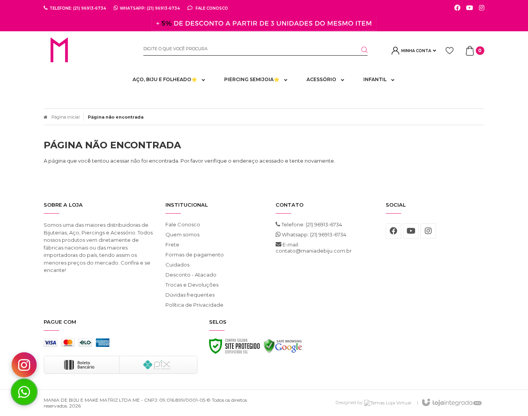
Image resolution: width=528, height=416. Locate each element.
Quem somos (182, 234)
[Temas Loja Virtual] (387, 402)
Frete (172, 244)
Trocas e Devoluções (191, 285)
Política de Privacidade (194, 305)
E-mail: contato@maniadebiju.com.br (314, 247)
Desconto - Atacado (190, 275)
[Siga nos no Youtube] (469, 8)
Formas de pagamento (194, 254)
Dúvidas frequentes (190, 295)
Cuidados (177, 264)
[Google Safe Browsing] (283, 348)
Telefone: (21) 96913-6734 (311, 224)
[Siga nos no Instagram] (481, 8)
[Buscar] (360, 50)
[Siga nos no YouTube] (411, 231)
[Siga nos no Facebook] (457, 8)
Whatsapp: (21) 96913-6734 (313, 234)
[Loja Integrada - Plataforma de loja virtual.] (451, 403)
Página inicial (65, 117)
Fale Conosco (211, 8)
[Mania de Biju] (88, 50)
